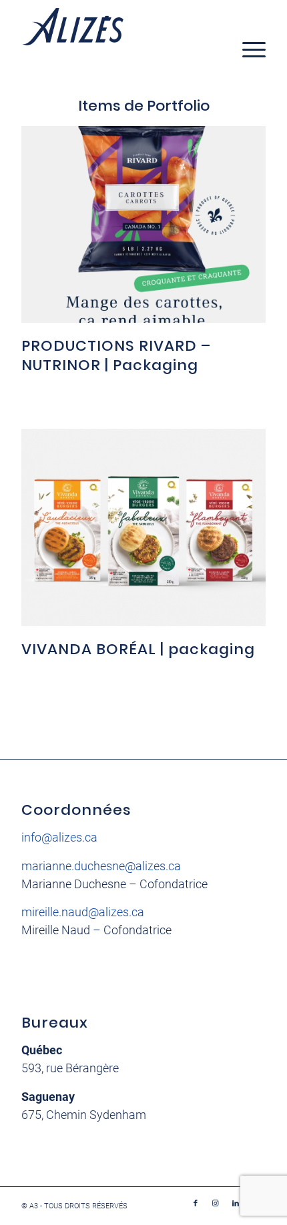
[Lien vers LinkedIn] (236, 1204)
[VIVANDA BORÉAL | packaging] (143, 527)
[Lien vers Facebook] (196, 1204)
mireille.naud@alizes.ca (82, 912)
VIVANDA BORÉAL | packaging (138, 649)
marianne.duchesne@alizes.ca (101, 866)
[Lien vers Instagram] (216, 1204)
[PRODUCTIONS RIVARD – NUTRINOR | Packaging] (143, 224)
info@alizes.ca (59, 837)
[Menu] (247, 49)
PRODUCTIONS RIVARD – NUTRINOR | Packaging (116, 355)
